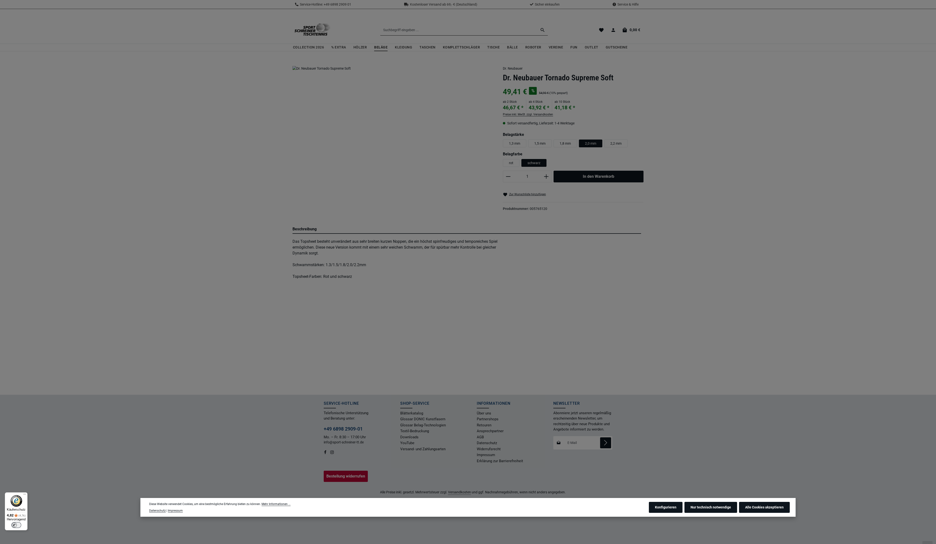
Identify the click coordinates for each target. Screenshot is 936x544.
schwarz (533, 163)
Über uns (484, 413)
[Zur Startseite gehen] (312, 30)
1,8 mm (565, 143)
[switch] (16, 525)
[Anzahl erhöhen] (546, 176)
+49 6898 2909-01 (343, 429)
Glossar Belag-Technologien (423, 425)
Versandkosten (459, 492)
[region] (393, 133)
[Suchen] (542, 30)
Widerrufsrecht (489, 449)
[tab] (466, 229)
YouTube (407, 443)
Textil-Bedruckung (414, 431)
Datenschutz (487, 443)
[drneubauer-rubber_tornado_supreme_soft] (392, 129)
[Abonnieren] (605, 442)
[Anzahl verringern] (508, 176)
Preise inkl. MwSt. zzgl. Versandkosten (528, 114)
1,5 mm (540, 143)
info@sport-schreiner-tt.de (344, 442)
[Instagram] (332, 453)
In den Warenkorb (598, 176)
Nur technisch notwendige (711, 507)
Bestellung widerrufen (345, 476)
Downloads (409, 437)
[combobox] (459, 30)
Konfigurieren (665, 507)
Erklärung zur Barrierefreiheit (500, 461)
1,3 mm (514, 143)
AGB (480, 437)
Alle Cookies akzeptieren (764, 507)
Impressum (486, 455)
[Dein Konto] (613, 30)
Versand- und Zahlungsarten (423, 449)
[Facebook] (325, 453)
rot (511, 163)
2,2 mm (616, 143)
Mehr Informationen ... (276, 504)
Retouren (484, 425)
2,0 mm (590, 143)
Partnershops (487, 419)
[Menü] (25, 495)
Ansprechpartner (490, 431)
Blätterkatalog (411, 413)
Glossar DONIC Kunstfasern (422, 419)
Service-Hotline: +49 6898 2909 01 (324, 4)
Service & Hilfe (628, 4)
